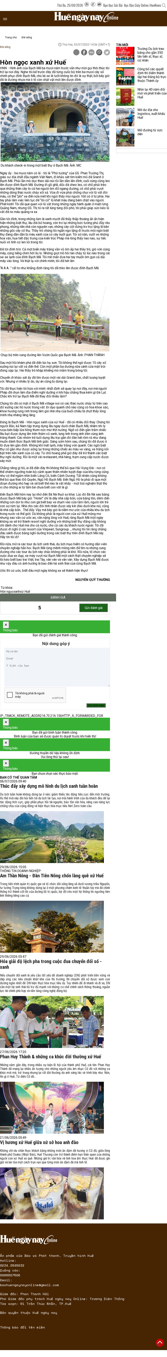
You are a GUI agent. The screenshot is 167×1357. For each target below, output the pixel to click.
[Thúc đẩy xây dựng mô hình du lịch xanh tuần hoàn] (52, 837)
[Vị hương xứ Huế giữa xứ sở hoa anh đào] (52, 1193)
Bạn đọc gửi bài (113, 5)
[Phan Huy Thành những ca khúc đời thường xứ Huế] (52, 1108)
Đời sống (27, 37)
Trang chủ (11, 37)
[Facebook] (93, 5)
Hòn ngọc (6, 591)
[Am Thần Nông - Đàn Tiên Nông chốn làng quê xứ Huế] (52, 927)
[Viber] (99, 52)
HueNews (155, 5)
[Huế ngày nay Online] (88, 18)
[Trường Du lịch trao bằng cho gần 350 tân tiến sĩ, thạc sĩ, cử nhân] (125, 56)
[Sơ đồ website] (86, 5)
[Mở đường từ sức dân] (125, 137)
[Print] (76, 52)
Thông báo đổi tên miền (22, 1327)
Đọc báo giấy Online (136, 5)
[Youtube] (99, 5)
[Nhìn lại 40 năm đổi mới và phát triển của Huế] (125, 97)
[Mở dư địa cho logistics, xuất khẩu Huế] (125, 117)
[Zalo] (91, 52)
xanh (16, 591)
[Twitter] (107, 52)
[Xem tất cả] (7, 18)
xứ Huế (25, 591)
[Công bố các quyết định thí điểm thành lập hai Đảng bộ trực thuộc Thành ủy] (125, 76)
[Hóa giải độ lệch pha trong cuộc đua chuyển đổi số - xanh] (52, 1022)
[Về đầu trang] (160, 1343)
